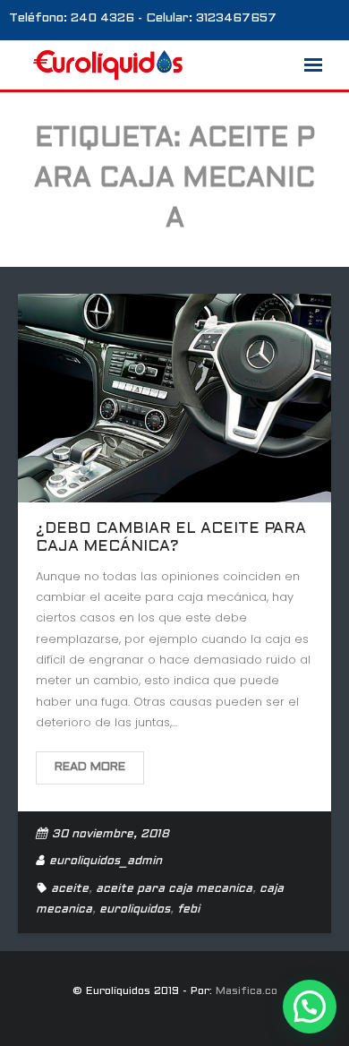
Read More (90, 767)
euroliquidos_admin (105, 861)
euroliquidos (134, 910)
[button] (309, 1006)
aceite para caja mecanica (174, 889)
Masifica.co (246, 991)
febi (188, 910)
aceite (70, 889)
